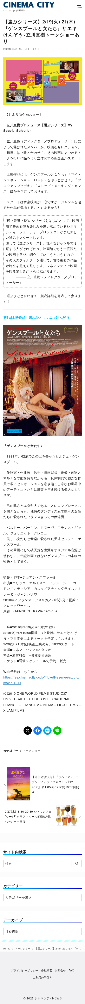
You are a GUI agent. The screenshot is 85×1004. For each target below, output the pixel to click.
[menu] (79, 5)
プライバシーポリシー (25, 970)
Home (7, 948)
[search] (77, 863)
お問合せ (60, 970)
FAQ (71, 970)
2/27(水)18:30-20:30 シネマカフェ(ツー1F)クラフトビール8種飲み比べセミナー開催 (28, 816)
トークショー (35, 48)
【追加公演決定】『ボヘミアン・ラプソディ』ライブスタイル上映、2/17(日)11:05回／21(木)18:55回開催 (55, 784)
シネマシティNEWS (48, 998)
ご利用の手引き (42, 977)
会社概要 (46, 970)
